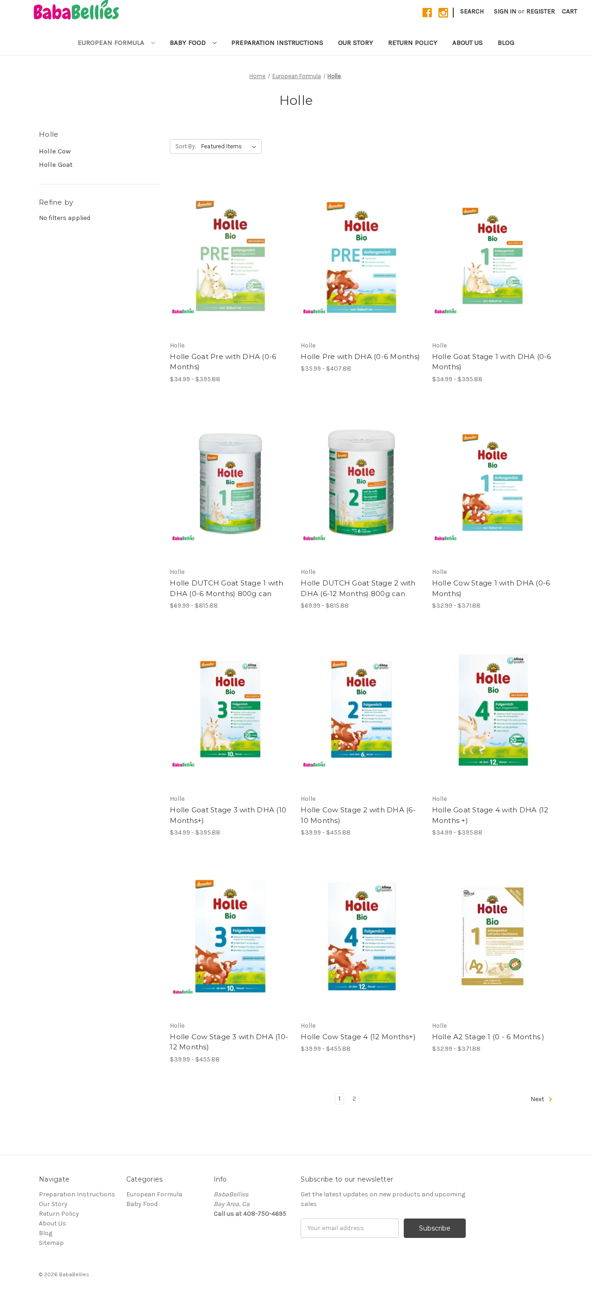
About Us (467, 42)
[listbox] (230, 146)
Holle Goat (56, 164)
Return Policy (413, 42)
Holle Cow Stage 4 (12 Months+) (358, 1036)
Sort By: (185, 146)
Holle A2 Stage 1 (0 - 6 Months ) (488, 1036)
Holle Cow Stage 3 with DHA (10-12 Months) (229, 1042)
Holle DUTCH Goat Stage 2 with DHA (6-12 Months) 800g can (358, 588)
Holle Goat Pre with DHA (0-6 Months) (223, 362)
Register (540, 11)
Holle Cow (55, 151)
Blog (506, 42)
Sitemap (51, 1243)
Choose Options (230, 272)
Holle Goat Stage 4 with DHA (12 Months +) (490, 815)
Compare (227, 256)
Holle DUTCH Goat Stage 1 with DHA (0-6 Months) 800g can (226, 588)
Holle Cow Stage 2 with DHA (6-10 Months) (358, 815)
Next (538, 1099)
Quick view (222, 239)
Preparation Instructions (277, 42)
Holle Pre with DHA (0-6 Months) (360, 356)
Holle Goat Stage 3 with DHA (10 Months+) (228, 815)
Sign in (505, 11)
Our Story (355, 42)
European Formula (112, 42)
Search (472, 11)
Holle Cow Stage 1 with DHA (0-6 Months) (491, 588)
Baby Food (189, 42)
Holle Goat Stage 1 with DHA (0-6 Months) (491, 362)
